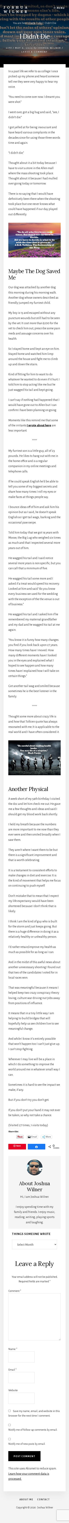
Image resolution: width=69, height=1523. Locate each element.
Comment (14, 1291)
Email (12, 1369)
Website (13, 1390)
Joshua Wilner (16, 9)
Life (9, 48)
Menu (61, 8)
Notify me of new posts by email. (26, 1443)
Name (12, 1349)
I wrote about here (39, 425)
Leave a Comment (34, 52)
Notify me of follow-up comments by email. (32, 1429)
